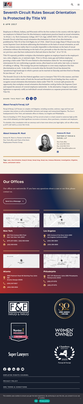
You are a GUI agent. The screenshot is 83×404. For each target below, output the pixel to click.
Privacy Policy (10, 381)
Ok (36, 401)
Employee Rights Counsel (16, 375)
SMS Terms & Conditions (15, 387)
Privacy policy (44, 401)
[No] (80, 399)
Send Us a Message (13, 201)
